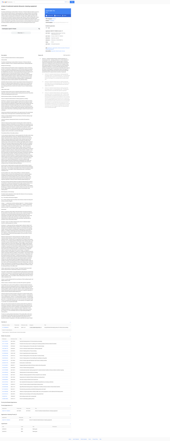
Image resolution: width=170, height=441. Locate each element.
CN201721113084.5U (6, 410)
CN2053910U (4, 396)
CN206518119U (5, 360)
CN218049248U (5, 386)
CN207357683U (5, 384)
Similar (64, 15)
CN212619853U (5, 377)
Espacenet (53, 51)
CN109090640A (5, 353)
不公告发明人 (51, 20)
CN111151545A (5, 343)
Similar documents (61, 47)
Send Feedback (76, 439)
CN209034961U (5, 367)
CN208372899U (5, 398)
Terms (90, 439)
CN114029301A (5, 389)
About (70, 439)
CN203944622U (5, 358)
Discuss (63, 51)
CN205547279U (5, 362)
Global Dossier (58, 51)
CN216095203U (5, 372)
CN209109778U (5, 355)
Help (100, 439)
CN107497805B (5, 369)
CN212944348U (5, 374)
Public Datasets (84, 439)
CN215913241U (5, 393)
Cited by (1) (50, 47)
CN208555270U (5, 350)
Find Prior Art (58, 15)
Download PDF (50, 15)
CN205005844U (5, 379)
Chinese (54, 18)
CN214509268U (5, 391)
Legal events (54, 47)
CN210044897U (5, 365)
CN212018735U (5, 381)
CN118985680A (5, 327)
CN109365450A (5, 346)
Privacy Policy (95, 439)
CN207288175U (5, 348)
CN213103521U (5, 341)
